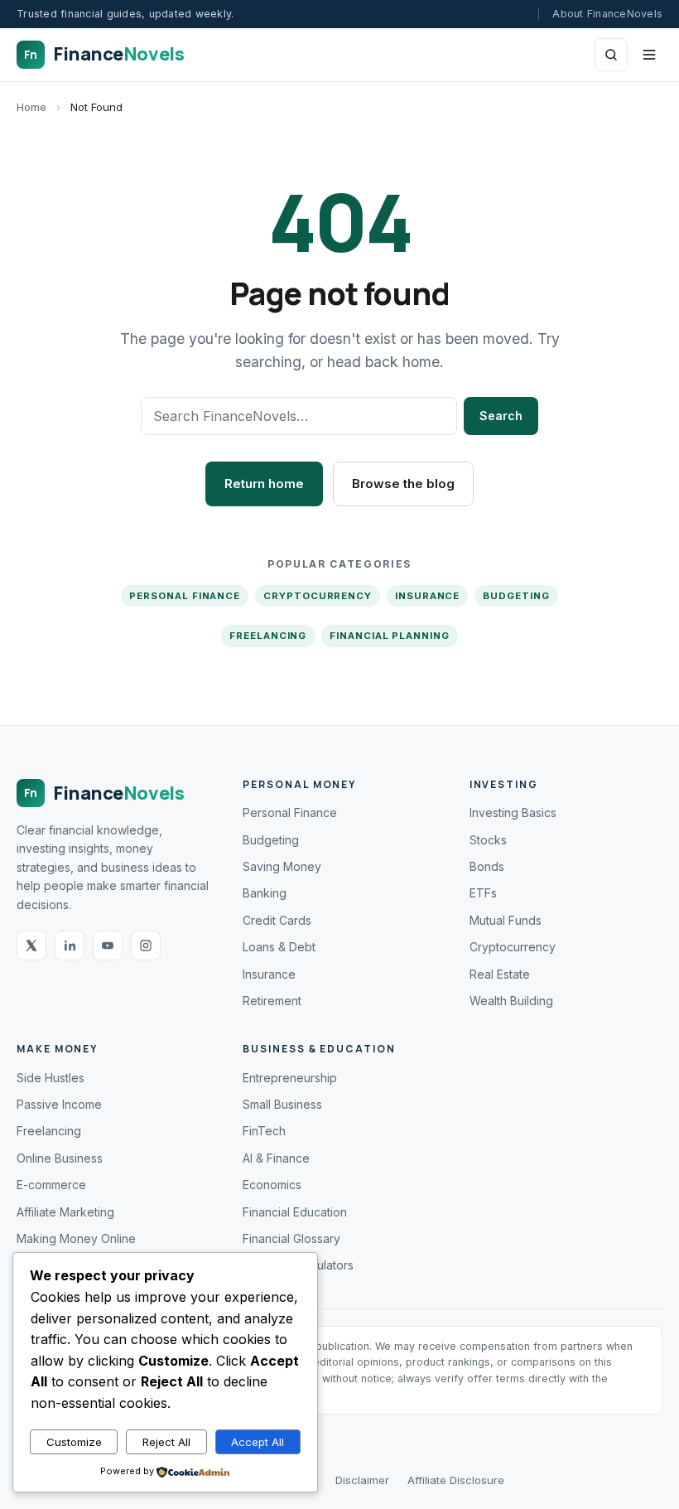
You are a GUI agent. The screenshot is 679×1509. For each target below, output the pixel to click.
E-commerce (51, 1185)
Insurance (427, 596)
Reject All (166, 1442)
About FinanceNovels (607, 13)
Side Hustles (50, 1078)
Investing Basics (513, 812)
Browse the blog (403, 483)
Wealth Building (511, 1001)
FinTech (264, 1131)
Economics (272, 1185)
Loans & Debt (279, 947)
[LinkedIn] (69, 945)
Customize (74, 1442)
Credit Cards (277, 920)
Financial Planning (390, 635)
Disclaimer (362, 1480)
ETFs (483, 893)
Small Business (282, 1104)
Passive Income (59, 1104)
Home (31, 107)
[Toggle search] (611, 54)
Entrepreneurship (290, 1078)
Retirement (272, 1001)
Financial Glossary (291, 1238)
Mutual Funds (506, 920)
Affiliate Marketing (65, 1212)
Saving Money (282, 866)
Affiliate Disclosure (455, 1480)
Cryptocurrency (317, 596)
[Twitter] (31, 945)
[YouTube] (108, 945)
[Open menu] (649, 55)
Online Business (60, 1158)
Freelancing (267, 635)
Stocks (488, 840)
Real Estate (500, 974)
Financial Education (295, 1212)
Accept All (257, 1442)
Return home (264, 483)
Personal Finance (184, 596)
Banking (265, 893)
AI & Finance (276, 1158)
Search (500, 416)
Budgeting (516, 596)
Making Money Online (76, 1238)
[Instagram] (146, 945)
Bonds (487, 866)
